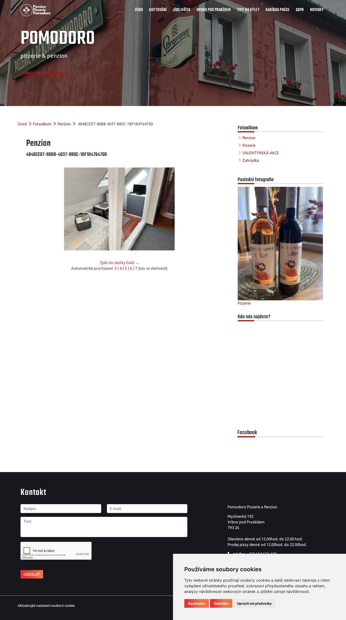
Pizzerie (248, 145)
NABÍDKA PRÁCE (278, 10)
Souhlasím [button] (196, 603)
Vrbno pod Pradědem (41, 73)
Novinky (317, 10)
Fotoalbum (42, 124)
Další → (132, 263)
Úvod (139, 10)
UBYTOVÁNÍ (158, 10)
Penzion (64, 124)
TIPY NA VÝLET (248, 10)
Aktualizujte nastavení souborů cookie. (46, 606)
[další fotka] (205, 208)
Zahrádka (250, 160)
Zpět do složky (112, 263)
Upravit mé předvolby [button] (254, 603)
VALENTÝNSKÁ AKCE (260, 153)
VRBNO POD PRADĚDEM (214, 10)
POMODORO (57, 39)
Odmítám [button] (221, 603)
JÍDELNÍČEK (181, 10)
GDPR (300, 10)
